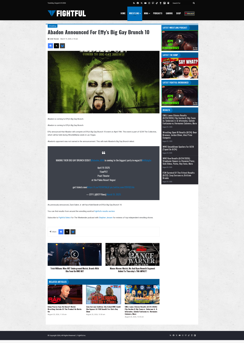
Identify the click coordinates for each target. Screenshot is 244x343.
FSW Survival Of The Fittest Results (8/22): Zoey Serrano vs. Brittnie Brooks (178, 175)
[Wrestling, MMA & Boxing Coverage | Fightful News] (67, 13)
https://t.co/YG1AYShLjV (98, 187)
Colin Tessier (54, 39)
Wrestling (134, 13)
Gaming (169, 13)
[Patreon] (189, 13)
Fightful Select (65, 217)
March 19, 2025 (114, 194)
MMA (146, 13)
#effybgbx (146, 160)
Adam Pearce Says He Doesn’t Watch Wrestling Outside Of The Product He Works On (65, 309)
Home (123, 13)
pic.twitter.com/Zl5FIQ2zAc (122, 187)
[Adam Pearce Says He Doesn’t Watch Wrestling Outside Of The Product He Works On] (65, 294)
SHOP (178, 13)
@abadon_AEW (97, 160)
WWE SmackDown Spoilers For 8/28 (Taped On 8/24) (178, 148)
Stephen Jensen (105, 217)
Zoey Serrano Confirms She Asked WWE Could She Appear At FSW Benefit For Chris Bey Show (103, 309)
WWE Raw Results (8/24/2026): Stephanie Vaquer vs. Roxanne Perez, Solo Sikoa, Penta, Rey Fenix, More (179, 161)
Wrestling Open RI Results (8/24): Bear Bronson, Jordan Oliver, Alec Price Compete (180, 135)
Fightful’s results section (104, 211)
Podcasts (157, 13)
